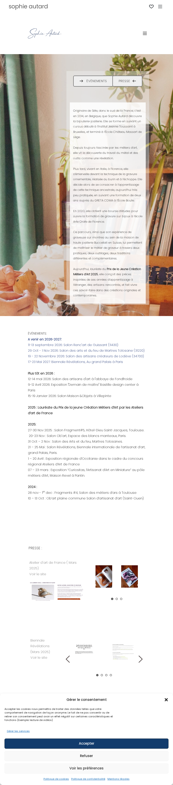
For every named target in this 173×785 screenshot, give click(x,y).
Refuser (86, 755)
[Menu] (160, 7)
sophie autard (28, 6)
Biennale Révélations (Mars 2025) (40, 646)
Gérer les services (18, 731)
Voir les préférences (86, 768)
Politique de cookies (56, 779)
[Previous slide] (94, 582)
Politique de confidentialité (88, 779)
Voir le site (38, 574)
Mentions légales (118, 779)
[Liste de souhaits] (151, 6)
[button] (166, 699)
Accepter (86, 743)
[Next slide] (138, 582)
